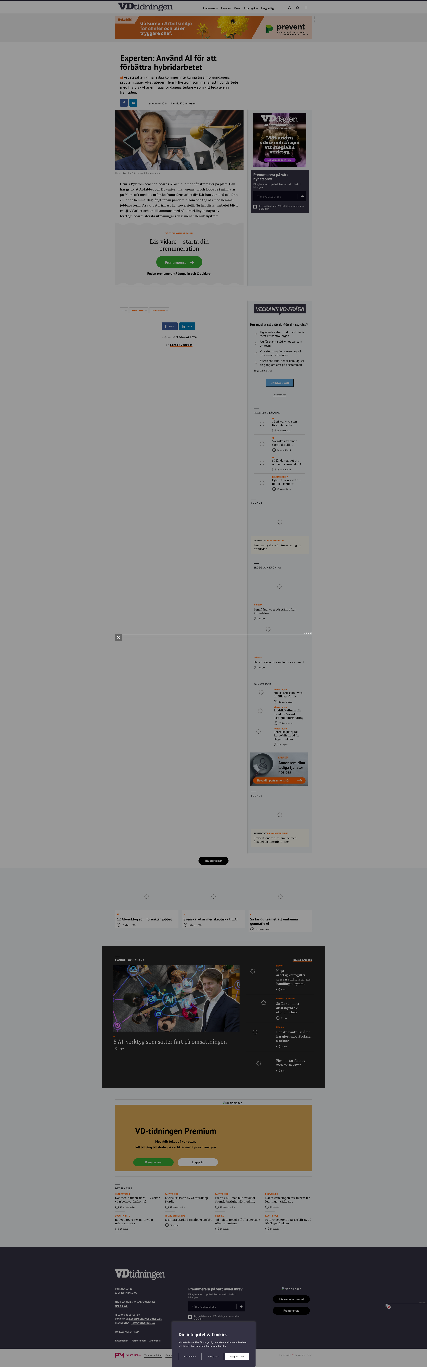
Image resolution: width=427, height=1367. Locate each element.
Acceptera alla (237, 1356)
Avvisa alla (213, 1356)
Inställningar (189, 1356)
